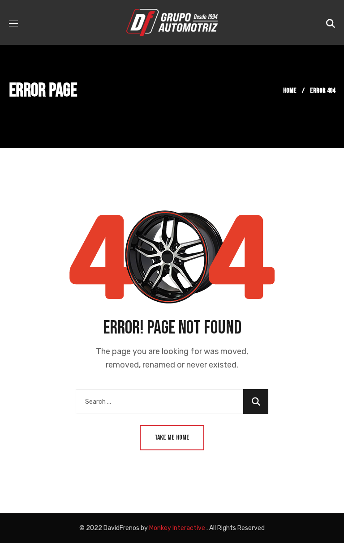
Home (290, 90)
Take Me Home (172, 437)
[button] (330, 22)
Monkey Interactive (177, 528)
